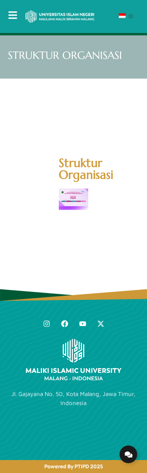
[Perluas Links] (128, 454)
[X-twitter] (101, 324)
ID (130, 16)
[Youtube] (83, 324)
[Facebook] (65, 324)
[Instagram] (47, 324)
